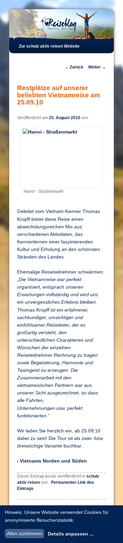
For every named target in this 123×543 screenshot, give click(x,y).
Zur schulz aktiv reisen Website (49, 46)
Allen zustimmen (24, 533)
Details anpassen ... (71, 533)
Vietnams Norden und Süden (53, 461)
